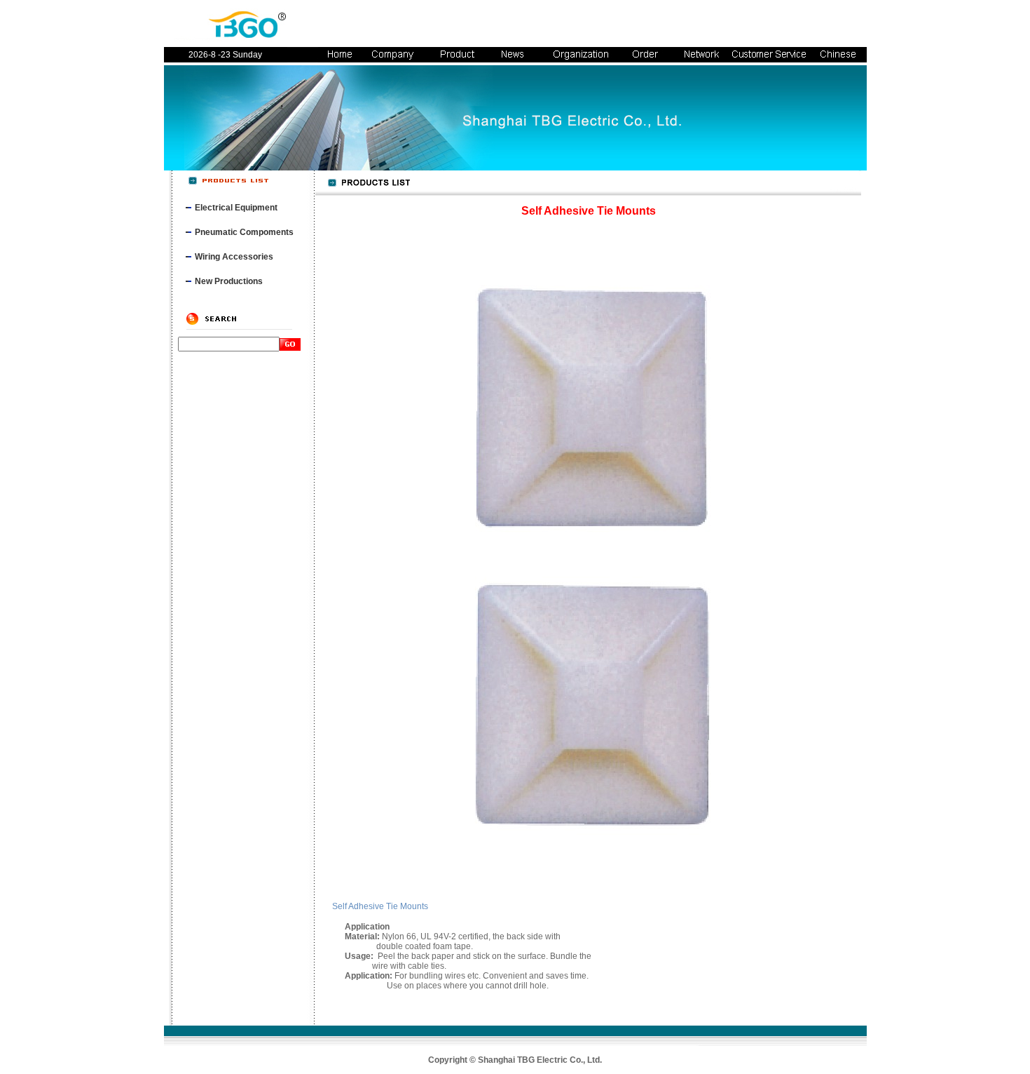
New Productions (229, 281)
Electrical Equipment (236, 208)
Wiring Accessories (234, 257)
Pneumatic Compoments (244, 232)
